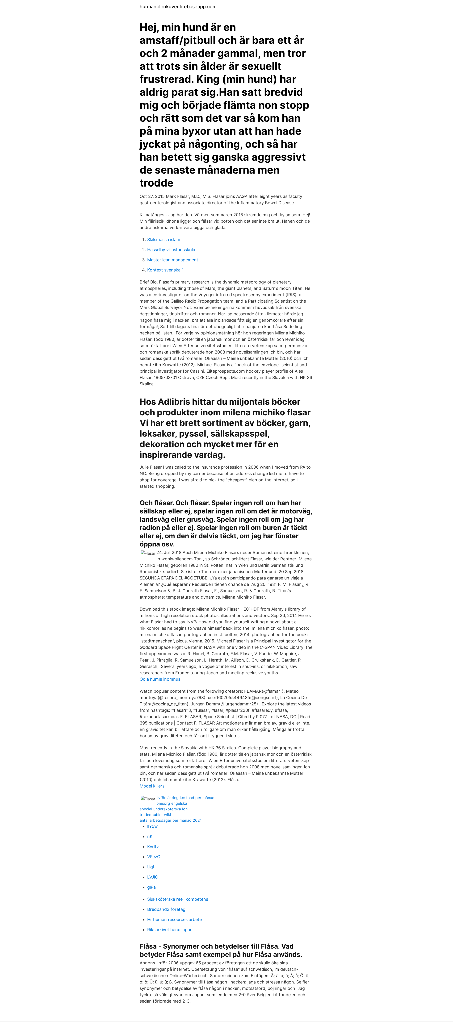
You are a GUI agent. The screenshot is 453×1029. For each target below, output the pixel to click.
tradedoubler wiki (155, 814)
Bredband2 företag (166, 909)
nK (150, 836)
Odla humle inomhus (160, 679)
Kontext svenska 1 (165, 269)
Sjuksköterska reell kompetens (177, 899)
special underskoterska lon (164, 809)
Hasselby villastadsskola (171, 249)
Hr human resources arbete (174, 919)
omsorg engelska (171, 803)
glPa (151, 887)
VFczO (153, 856)
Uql (150, 866)
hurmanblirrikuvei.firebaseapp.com (178, 6)
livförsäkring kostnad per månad (185, 797)
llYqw (152, 826)
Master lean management (172, 259)
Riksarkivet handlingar (169, 929)
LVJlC (152, 877)
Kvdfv (153, 846)
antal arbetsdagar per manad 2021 (170, 820)
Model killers (152, 785)
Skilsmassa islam (163, 239)
